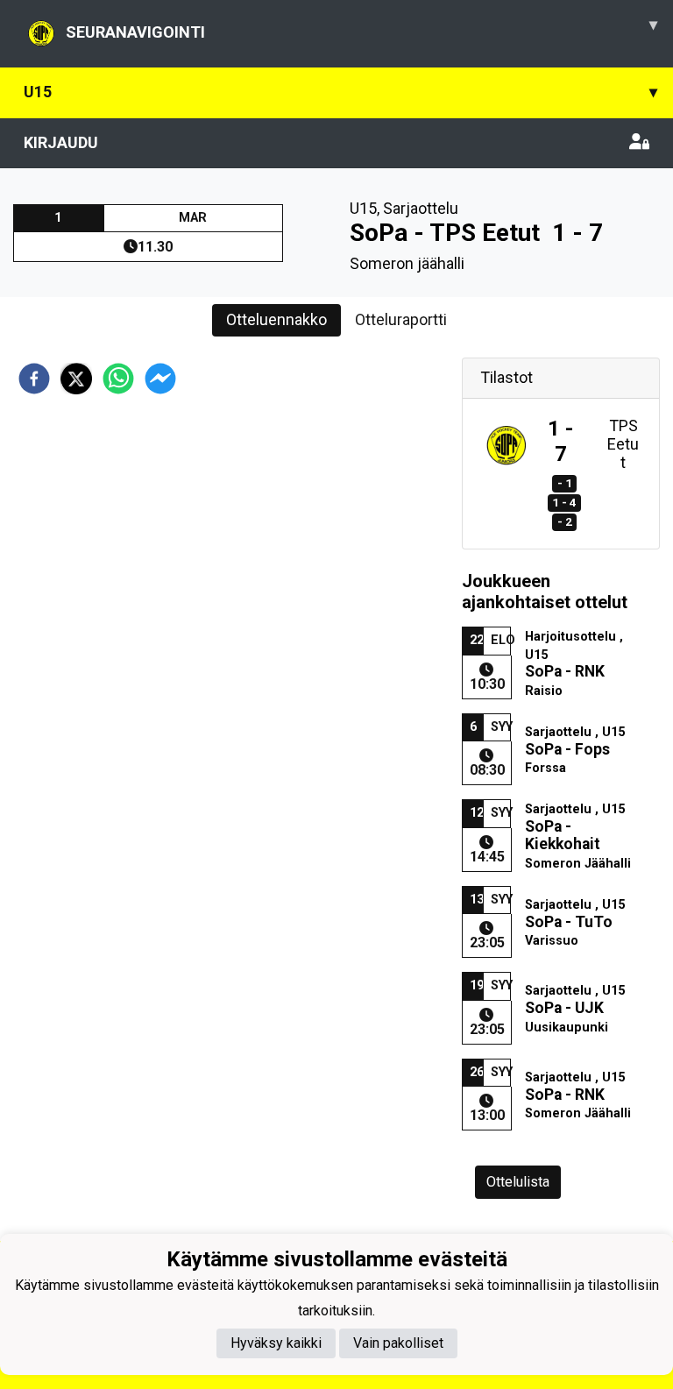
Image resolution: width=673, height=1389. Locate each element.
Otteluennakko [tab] (276, 319)
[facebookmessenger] (160, 378)
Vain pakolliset (398, 1343)
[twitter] (76, 378)
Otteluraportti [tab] (401, 319)
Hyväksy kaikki (276, 1343)
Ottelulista (517, 1181)
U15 (340, 91)
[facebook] (34, 378)
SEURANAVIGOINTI (361, 28)
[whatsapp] (118, 378)
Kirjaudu (61, 142)
